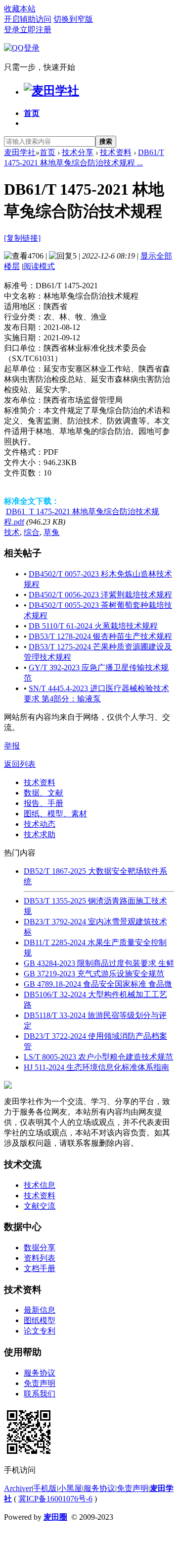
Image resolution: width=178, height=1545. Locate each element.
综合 (32, 532)
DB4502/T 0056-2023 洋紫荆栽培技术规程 (100, 594)
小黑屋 (70, 1488)
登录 (12, 29)
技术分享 (77, 152)
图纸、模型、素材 (55, 813)
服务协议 (39, 1373)
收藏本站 (20, 8)
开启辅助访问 (27, 19)
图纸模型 (39, 1320)
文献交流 (39, 1206)
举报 (12, 746)
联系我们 (39, 1393)
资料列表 (39, 1258)
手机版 (45, 1488)
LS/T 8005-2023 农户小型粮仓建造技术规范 (98, 1057)
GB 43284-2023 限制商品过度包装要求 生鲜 (99, 963)
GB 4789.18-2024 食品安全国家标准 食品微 (98, 984)
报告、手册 (43, 803)
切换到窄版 (73, 19)
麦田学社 (20, 152)
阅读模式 (39, 266)
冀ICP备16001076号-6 (55, 1498)
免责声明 (39, 1383)
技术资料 (116, 152)
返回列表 (20, 764)
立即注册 (35, 29)
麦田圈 (55, 1517)
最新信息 (39, 1310)
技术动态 (39, 824)
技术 (12, 532)
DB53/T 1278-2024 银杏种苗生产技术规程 (100, 636)
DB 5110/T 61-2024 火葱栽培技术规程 (93, 626)
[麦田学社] (51, 90)
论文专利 (39, 1331)
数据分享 (39, 1247)
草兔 (51, 532)
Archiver (18, 1488)
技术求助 (39, 834)
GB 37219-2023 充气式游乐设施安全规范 (94, 973)
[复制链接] (22, 238)
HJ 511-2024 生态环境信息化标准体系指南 (96, 1067)
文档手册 (39, 1268)
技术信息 (39, 1185)
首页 (32, 113)
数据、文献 (43, 793)
